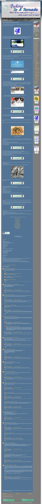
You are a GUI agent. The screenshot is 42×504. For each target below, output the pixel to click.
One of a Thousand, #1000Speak (37, 67)
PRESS (7, 18)
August (36, 56)
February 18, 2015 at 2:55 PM (11, 371)
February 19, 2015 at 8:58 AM (10, 442)
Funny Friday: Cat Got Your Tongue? (37, 64)
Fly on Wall (25, 18)
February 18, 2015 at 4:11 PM (17, 417)
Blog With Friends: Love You (37, 74)
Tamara (5, 442)
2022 (35, 45)
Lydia (5, 392)
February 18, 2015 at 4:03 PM (13, 411)
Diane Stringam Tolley (7, 337)
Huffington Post (21, 55)
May (35, 59)
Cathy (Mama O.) (6, 401)
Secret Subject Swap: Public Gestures (37, 76)
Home (17, 493)
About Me (4, 18)
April (35, 60)
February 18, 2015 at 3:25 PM (17, 387)
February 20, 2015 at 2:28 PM (15, 326)
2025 (35, 42)
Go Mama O (17, 228)
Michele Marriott (6, 411)
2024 (35, 43)
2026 (35, 41)
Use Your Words (21, 18)
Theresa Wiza (6, 422)
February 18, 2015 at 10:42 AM (10, 294)
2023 (35, 44)
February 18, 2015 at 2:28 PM (10, 361)
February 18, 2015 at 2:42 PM (17, 366)
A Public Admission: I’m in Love (37, 79)
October (36, 54)
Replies (6, 272)
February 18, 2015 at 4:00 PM (13, 401)
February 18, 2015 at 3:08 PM (11, 382)
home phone (7, 210)
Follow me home (17, 219)
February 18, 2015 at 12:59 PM (13, 316)
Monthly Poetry (30, 18)
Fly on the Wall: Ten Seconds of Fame (37, 69)
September (36, 55)
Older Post (30, 493)
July (35, 57)
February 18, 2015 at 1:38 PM (12, 279)
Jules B (7, 279)
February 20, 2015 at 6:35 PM (17, 476)
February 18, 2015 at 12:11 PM (17, 276)
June (35, 58)
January (36, 80)
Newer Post (5, 493)
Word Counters (35, 18)
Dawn (5, 361)
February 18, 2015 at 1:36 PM (14, 337)
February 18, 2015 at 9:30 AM (16, 273)
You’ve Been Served (36, 65)
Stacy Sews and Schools (17, 220)
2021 (35, 46)
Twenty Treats (36, 77)
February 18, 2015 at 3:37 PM (10, 392)
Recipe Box (10, 18)
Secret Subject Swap (15, 18)
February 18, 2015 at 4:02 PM (17, 406)
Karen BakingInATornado (9, 276)
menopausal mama (6, 316)
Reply (5, 287)
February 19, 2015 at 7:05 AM (12, 422)
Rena (5, 294)
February (36, 62)
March (36, 61)
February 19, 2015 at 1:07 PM (17, 460)
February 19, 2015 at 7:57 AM (17, 427)
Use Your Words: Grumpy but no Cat (37, 72)
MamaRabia (5, 382)
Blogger (31, 502)
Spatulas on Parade (17, 218)
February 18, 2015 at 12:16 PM (17, 299)
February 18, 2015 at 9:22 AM (11, 268)
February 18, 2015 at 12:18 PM (17, 310)
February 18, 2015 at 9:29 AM (14, 284)
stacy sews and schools (9, 273)
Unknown (5, 268)
